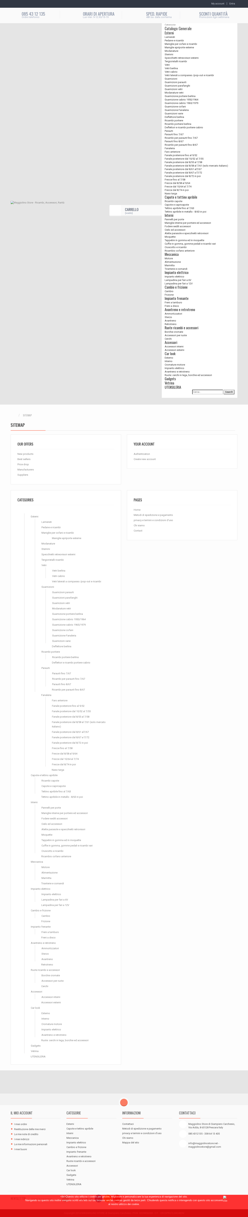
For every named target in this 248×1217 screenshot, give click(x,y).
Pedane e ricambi (174, 40)
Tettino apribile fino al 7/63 (179, 208)
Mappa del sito (130, 1142)
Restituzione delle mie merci (30, 1129)
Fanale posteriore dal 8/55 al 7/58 (183, 162)
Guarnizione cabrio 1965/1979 (181, 103)
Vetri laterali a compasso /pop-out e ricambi (189, 75)
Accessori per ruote (176, 335)
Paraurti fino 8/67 (174, 141)
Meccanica (172, 254)
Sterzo (168, 317)
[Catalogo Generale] (25, 511)
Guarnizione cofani (175, 106)
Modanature (171, 50)
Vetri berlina (171, 68)
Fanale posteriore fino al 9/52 (181, 155)
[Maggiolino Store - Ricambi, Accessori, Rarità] (44, 210)
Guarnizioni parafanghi (177, 85)
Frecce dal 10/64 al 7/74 (178, 186)
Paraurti (169, 130)
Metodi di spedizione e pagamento (153, 515)
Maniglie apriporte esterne (179, 47)
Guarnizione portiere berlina (180, 96)
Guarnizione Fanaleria (177, 110)
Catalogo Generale (178, 28)
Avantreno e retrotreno (180, 309)
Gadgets (170, 378)
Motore (169, 258)
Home (137, 509)
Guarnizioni (171, 78)
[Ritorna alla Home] (14, 415)
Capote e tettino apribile (181, 197)
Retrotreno (171, 324)
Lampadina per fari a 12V (179, 283)
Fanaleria (170, 148)
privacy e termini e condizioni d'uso (153, 520)
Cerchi (168, 338)
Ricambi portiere (174, 120)
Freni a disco (172, 305)
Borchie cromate (174, 331)
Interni (169, 215)
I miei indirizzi (21, 1139)
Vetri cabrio (171, 71)
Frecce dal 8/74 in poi (177, 190)
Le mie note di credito (26, 1134)
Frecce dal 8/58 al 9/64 (177, 183)
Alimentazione (173, 261)
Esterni (169, 32)
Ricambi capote (173, 201)
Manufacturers (25, 469)
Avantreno (170, 320)
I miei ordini (20, 1124)
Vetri (167, 64)
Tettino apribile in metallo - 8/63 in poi (185, 211)
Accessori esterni (174, 350)
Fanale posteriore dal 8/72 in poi (183, 176)
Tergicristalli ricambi (176, 61)
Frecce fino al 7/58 (175, 179)
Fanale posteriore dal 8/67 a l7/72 (183, 172)
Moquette (170, 236)
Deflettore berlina (174, 117)
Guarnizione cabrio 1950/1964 (181, 99)
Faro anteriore (172, 151)
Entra (232, 3)
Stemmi (169, 54)
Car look (170, 353)
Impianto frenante (177, 298)
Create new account (145, 459)
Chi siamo (139, 525)
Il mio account (22, 1112)
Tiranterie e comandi (176, 268)
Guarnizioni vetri (174, 89)
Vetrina (169, 382)
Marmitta (170, 265)
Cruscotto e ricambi (176, 247)
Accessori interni (174, 346)
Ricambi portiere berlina (178, 123)
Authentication (142, 453)
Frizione (169, 294)
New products (25, 453)
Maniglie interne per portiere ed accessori (188, 222)
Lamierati (170, 37)
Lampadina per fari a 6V (178, 280)
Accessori (171, 342)
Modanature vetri (174, 92)
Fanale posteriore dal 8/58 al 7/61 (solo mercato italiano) (196, 165)
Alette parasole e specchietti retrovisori (186, 233)
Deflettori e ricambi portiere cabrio (184, 127)
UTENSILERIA (173, 387)
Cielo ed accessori (175, 229)
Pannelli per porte (174, 219)
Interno (168, 361)
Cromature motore (175, 364)
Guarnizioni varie (174, 113)
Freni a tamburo (173, 302)
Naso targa (171, 193)
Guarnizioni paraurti (175, 82)
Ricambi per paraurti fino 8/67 (181, 144)
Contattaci (128, 1124)
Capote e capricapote (177, 204)
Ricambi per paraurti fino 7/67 (181, 137)
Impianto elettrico (177, 272)
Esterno (169, 357)
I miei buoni (20, 1149)
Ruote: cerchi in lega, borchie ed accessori (188, 375)
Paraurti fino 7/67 (174, 134)
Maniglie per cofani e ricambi (181, 44)
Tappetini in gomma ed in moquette (184, 240)
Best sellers (23, 459)
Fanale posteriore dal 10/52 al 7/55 (184, 158)
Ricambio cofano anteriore (180, 250)
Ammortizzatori (173, 313)
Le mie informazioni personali (30, 1144)
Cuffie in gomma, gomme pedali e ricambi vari (190, 243)
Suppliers (22, 474)
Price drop (23, 464)
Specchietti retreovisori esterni (182, 57)
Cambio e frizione (176, 287)
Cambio (169, 291)
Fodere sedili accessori (178, 226)
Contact (138, 530)
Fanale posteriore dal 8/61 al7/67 (183, 169)
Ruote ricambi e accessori (181, 327)
